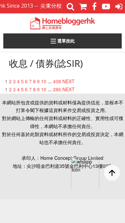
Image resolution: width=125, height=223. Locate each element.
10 (43, 81)
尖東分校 (50, 5)
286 (57, 89)
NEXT (68, 81)
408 (57, 81)
